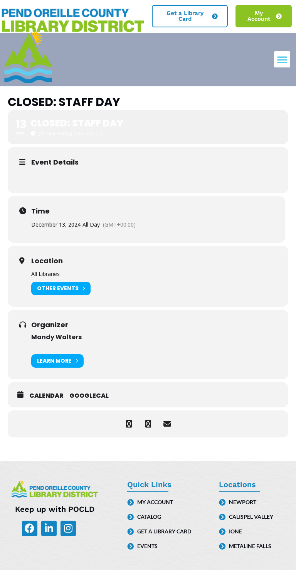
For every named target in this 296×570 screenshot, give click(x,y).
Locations (237, 484)
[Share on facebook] (128, 424)
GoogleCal (89, 396)
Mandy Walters (56, 337)
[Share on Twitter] (148, 424)
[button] (282, 59)
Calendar (46, 396)
